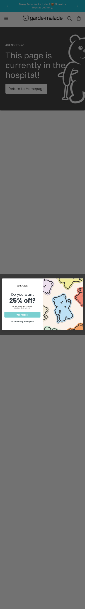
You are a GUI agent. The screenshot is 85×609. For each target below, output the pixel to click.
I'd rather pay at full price (22, 322)
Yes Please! (22, 314)
